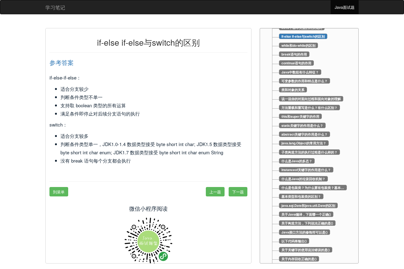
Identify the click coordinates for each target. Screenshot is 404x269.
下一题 (238, 191)
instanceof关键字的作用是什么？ (306, 169)
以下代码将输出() (294, 240)
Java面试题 (345, 7)
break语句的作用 (294, 54)
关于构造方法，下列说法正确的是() (307, 223)
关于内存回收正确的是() (299, 258)
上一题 (215, 191)
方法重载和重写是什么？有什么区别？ (309, 107)
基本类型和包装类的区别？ (301, 196)
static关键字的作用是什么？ (302, 125)
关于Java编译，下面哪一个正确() (306, 214)
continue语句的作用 (296, 63)
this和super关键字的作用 (300, 116)
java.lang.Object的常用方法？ (303, 143)
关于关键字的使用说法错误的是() (305, 249)
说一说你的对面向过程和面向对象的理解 (311, 98)
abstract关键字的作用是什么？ (304, 134)
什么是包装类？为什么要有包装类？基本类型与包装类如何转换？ (314, 187)
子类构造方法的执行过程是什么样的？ (309, 152)
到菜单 (59, 191)
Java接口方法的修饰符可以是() (304, 232)
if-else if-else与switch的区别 (303, 36)
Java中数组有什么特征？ (300, 72)
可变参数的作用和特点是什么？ (304, 80)
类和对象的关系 (293, 89)
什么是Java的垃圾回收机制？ (303, 178)
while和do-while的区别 (298, 45)
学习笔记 (55, 7)
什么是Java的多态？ (296, 160)
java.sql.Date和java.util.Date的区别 (308, 205)
